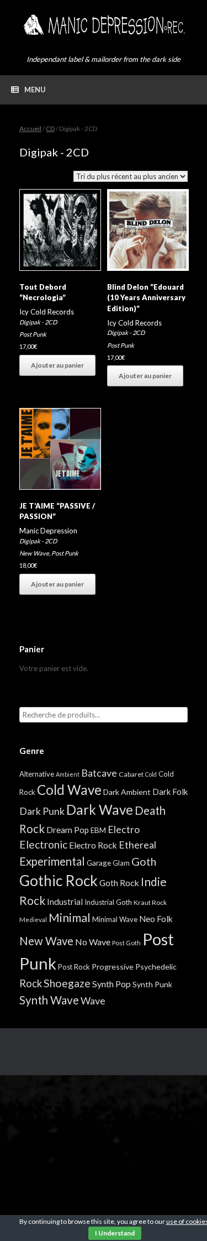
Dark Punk (42, 811)
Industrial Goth (108, 902)
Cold (151, 774)
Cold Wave (69, 790)
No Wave (92, 941)
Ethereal (137, 845)
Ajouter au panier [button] (57, 365)
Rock (30, 983)
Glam (121, 862)
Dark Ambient (127, 792)
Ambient (67, 774)
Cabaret (131, 774)
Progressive (113, 966)
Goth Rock (119, 882)
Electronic (43, 844)
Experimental (52, 861)
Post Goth (126, 942)
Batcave (99, 773)
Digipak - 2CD (38, 322)
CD (50, 128)
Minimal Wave (114, 919)
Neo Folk (156, 919)
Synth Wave (49, 1000)
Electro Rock (93, 845)
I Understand (115, 1233)
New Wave (34, 553)
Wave (93, 1000)
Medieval (33, 919)
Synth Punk (152, 984)
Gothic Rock (58, 880)
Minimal (70, 917)
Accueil (30, 128)
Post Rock (74, 966)
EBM (98, 830)
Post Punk (32, 334)
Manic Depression (48, 530)
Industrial (65, 902)
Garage (99, 862)
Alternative (36, 773)
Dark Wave (99, 810)
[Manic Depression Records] (103, 25)
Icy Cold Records (46, 311)
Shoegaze (67, 983)
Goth (143, 861)
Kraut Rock (150, 902)
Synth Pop (111, 983)
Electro (124, 829)
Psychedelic (156, 966)
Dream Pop (67, 830)
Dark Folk (170, 792)
